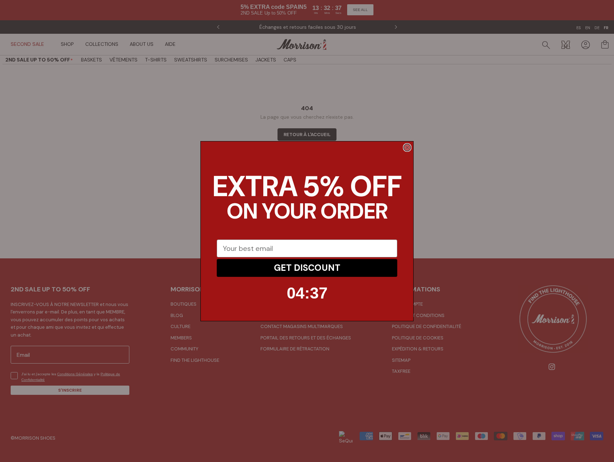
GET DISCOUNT (307, 268)
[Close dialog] (407, 147)
